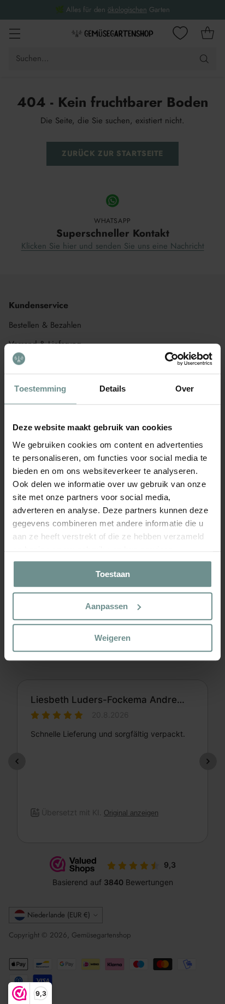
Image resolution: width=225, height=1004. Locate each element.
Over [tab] (184, 388)
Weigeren (112, 637)
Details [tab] (112, 388)
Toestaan (113, 574)
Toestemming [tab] (40, 388)
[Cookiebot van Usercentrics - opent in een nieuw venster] (164, 359)
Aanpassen (106, 606)
